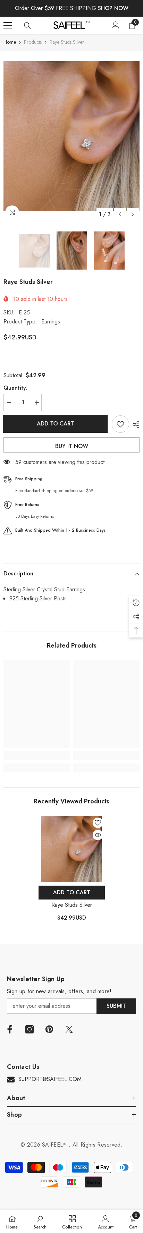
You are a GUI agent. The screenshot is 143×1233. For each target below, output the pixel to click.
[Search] (27, 26)
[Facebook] (9, 1029)
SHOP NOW (113, 8)
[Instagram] (29, 1029)
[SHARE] (134, 424)
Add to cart (56, 424)
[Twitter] (69, 1029)
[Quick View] (98, 835)
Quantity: (15, 388)
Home (9, 42)
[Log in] (115, 25)
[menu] (7, 25)
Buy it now (71, 446)
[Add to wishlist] (120, 424)
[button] (120, 214)
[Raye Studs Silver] (72, 849)
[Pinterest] (49, 1029)
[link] (36, 755)
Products (33, 42)
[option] (71, 136)
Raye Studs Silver (71, 905)
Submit (116, 1006)
